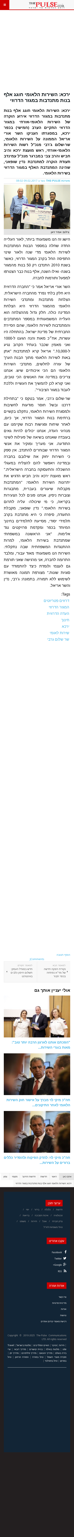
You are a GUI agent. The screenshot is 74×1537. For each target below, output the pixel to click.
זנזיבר (54, 1345)
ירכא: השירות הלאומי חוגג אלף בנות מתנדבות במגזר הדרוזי (37, 97)
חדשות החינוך (29, 1176)
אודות (63, 1309)
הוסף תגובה (63, 954)
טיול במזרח (37, 1357)
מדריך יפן (14, 1353)
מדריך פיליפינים (28, 1353)
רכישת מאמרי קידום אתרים (53, 1321)
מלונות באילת (52, 1349)
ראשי (54, 1176)
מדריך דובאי (20, 1349)
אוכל (44, 1221)
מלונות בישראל (24, 1345)
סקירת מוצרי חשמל (56, 1357)
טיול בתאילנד (51, 1360)
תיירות (34, 1221)
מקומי (14, 1176)
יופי (27, 1209)
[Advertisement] (37, 53)
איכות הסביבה (41, 1215)
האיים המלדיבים (41, 1345)
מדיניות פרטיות (59, 1303)
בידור (36, 1209)
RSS (60, 1271)
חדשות (43, 1176)
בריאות (26, 1215)
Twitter (58, 1258)
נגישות (63, 1315)
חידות (62, 1345)
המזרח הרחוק (22, 1357)
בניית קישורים (36, 1349)
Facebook (57, 1252)
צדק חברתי (57, 1221)
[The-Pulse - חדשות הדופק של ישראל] (46, 4)
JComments (37, 959)
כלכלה (48, 1209)
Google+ (57, 1264)
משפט (23, 1221)
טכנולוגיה (58, 1215)
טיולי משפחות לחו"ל (53, 1227)
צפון (5, 1176)
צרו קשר (62, 1296)
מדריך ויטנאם (45, 1353)
